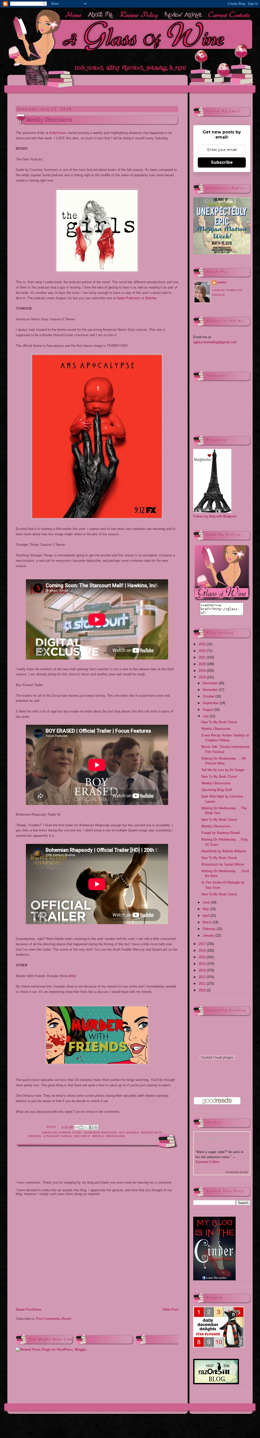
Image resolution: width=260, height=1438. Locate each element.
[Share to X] (86, 1127)
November (211, 690)
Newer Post (24, 1309)
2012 (203, 977)
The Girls (82, 1136)
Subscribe (222, 162)
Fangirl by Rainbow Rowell (220, 833)
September (211, 703)
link (72, 976)
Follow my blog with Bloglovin (215, 516)
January (209, 935)
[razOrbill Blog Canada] (216, 1383)
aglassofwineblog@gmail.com (215, 342)
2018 (203, 677)
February (210, 929)
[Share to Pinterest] (95, 1127)
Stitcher (150, 298)
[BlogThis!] (81, 1127)
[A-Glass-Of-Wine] (221, 600)
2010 (203, 990)
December (211, 683)
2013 (203, 970)
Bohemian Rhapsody (100, 1132)
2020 (203, 664)
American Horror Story (62, 1132)
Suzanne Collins (207, 1162)
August (208, 709)
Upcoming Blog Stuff (216, 790)
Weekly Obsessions (108, 1136)
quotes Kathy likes (210, 1138)
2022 (203, 651)
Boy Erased (129, 1132)
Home (37, 1309)
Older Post (170, 1309)
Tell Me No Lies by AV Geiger (223, 770)
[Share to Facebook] (90, 1127)
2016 (203, 950)
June (207, 902)
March (208, 922)
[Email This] (76, 1127)
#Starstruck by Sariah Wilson (222, 864)
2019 (203, 671)
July (206, 716)
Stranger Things (57, 1136)
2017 (203, 944)
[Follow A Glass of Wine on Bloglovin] (212, 511)
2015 (203, 957)
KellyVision (58, 133)
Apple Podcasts (128, 298)
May (206, 909)
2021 (203, 657)
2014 (203, 964)
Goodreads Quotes (236, 1172)
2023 (203, 644)
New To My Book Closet (219, 722)
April (206, 915)
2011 (203, 983)
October (209, 696)
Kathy (222, 282)
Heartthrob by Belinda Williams (224, 851)
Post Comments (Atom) (53, 1319)
